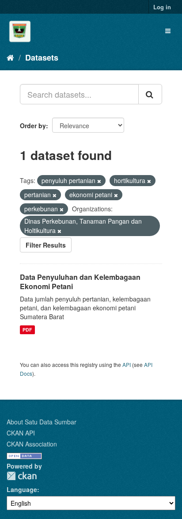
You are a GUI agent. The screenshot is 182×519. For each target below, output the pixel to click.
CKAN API (21, 432)
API (126, 364)
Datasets (41, 57)
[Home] (10, 57)
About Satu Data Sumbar (41, 421)
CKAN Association (32, 443)
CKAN (22, 476)
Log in (162, 7)
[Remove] (99, 180)
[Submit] (150, 94)
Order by (33, 125)
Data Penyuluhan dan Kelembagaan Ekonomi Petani (80, 281)
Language (22, 489)
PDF (27, 329)
